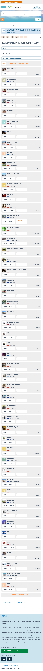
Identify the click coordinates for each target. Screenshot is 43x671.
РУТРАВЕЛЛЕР (6, 616)
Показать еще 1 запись (20, 595)
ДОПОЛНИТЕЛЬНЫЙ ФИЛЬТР (14, 48)
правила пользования (10, 665)
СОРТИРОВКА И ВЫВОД (13, 58)
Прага (25, 25)
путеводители (13, 25)
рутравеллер (5, 25)
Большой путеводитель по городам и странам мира (21, 622)
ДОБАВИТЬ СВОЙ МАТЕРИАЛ (11, 2)
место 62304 (32, 25)
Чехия (20, 25)
